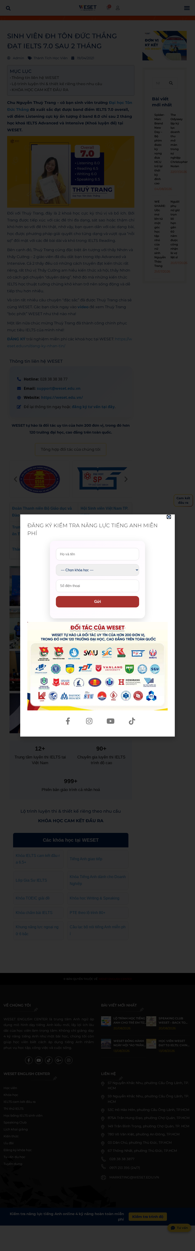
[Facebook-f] (68, 721)
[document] (97, 625)
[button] (168, 516)
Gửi (97, 602)
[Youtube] (110, 721)
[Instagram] (89, 721)
